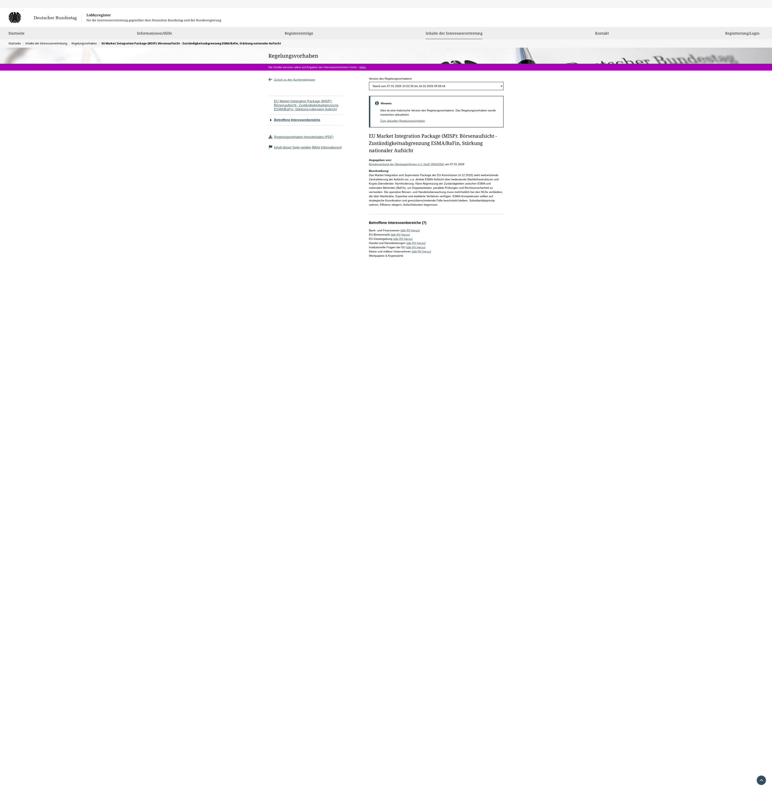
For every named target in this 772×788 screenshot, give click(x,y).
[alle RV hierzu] (410, 230)
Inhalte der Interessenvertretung (454, 33)
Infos (362, 67)
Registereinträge (299, 33)
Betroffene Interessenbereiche (297, 120)
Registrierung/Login (742, 33)
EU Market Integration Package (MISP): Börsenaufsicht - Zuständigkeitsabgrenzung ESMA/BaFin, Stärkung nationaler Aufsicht (306, 105)
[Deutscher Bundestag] (44, 17)
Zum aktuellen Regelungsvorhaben (402, 120)
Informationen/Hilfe (154, 33)
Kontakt (602, 33)
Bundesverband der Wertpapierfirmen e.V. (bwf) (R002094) (406, 164)
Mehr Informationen (327, 147)
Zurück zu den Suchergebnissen (294, 79)
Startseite (16, 33)
